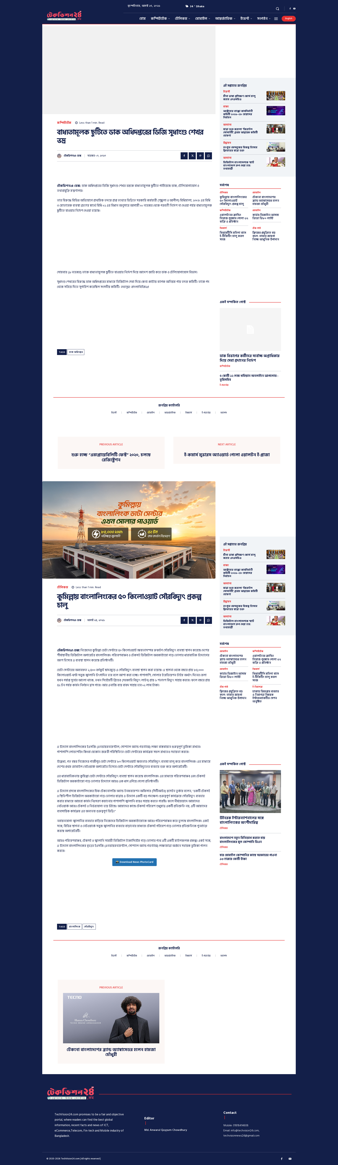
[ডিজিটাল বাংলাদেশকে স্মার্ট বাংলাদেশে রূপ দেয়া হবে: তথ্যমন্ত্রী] (276, 162)
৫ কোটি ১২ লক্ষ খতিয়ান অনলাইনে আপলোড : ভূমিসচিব (249, 377)
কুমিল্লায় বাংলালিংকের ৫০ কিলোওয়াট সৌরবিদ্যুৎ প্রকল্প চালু (233, 200)
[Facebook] (290, 9)
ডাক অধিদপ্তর (76, 352)
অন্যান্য (227, 124)
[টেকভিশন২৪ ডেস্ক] (60, 156)
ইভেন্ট (226, 91)
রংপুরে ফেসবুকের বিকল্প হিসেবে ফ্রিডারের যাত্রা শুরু (240, 149)
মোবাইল (256, 193)
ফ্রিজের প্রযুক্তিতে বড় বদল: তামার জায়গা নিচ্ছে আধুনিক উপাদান (265, 236)
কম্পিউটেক (64, 123)
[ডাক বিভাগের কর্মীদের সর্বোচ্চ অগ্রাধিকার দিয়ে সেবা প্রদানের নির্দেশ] (250, 329)
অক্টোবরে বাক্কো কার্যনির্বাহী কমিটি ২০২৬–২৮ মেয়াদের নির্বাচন (238, 114)
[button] (277, 8)
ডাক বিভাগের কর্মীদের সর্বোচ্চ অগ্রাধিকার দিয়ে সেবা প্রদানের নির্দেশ (250, 358)
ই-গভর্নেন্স (224, 385)
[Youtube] (294, 9)
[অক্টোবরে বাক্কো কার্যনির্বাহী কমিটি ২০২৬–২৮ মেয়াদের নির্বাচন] (276, 110)
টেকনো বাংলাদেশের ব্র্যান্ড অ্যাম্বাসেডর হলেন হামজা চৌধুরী (265, 200)
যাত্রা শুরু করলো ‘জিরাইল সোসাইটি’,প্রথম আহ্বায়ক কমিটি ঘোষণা (240, 132)
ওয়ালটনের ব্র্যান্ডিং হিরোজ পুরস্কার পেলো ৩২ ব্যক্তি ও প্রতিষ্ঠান (234, 218)
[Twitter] (192, 155)
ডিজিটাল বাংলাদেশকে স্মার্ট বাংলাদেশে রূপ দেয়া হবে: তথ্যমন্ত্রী (238, 165)
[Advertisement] (121, 175)
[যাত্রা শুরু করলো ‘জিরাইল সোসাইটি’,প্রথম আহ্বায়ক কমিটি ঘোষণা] (276, 128)
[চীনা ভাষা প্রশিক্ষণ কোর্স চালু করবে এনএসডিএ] (276, 95)
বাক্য (226, 106)
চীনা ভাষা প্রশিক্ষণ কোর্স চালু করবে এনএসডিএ (239, 98)
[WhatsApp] (208, 155)
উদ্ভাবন (227, 143)
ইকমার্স (223, 228)
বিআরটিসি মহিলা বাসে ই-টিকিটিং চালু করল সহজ (233, 236)
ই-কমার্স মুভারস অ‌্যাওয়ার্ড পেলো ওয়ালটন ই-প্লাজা (227, 455)
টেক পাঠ (256, 228)
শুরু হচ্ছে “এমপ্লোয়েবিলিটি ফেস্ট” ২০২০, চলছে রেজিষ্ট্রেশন (111, 458)
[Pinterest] (200, 155)
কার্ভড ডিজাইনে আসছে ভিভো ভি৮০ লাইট (265, 217)
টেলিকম (224, 193)
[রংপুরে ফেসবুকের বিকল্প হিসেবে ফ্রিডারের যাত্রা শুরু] (276, 147)
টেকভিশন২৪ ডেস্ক (72, 155)
